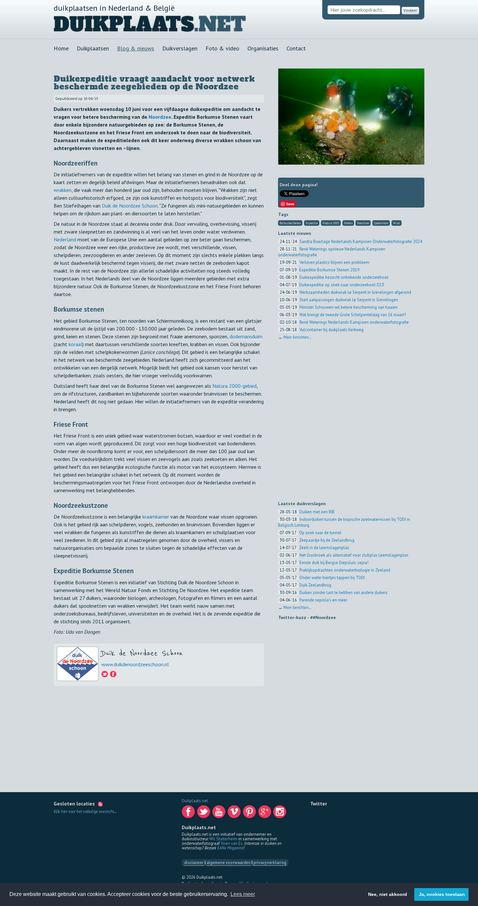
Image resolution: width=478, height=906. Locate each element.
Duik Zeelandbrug (315, 585)
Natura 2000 (331, 223)
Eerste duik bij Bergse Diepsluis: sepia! (333, 562)
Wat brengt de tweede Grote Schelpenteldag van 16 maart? (352, 315)
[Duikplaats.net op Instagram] (280, 813)
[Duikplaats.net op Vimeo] (235, 813)
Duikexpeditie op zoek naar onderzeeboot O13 (341, 285)
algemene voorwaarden (228, 862)
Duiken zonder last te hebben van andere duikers (343, 592)
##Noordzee (323, 617)
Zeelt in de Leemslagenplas (324, 547)
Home (61, 48)
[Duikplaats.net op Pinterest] (250, 813)
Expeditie (312, 223)
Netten (348, 223)
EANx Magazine (230, 848)
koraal (75, 344)
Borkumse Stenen (290, 223)
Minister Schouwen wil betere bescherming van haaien (348, 307)
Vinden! (409, 10)
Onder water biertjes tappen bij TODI (332, 577)
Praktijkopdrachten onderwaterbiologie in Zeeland (344, 570)
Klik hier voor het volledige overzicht (84, 811)
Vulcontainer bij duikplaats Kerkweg (331, 329)
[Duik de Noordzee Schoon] (105, 674)
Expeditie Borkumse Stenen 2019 (329, 270)
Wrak (396, 223)
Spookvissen (381, 223)
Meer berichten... (297, 337)
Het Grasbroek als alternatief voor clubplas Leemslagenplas (353, 555)
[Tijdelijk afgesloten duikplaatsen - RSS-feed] (100, 803)
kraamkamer (155, 516)
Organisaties (262, 48)
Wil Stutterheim (223, 839)
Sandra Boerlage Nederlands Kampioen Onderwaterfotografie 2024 (360, 241)
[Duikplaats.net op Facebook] (189, 813)
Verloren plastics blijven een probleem (334, 262)
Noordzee (160, 117)
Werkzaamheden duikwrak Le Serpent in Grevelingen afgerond (355, 292)
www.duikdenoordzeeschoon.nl (135, 664)
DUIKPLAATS (124, 24)
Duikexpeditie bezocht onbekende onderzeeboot (343, 277)
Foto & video (222, 48)
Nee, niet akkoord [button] (387, 894)
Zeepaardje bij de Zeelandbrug (326, 540)
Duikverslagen (179, 48)
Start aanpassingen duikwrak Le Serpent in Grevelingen (348, 300)
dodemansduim (246, 336)
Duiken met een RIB (317, 512)
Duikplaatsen (93, 48)
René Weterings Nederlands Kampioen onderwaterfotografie (354, 322)
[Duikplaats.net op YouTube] (219, 813)
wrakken (63, 190)
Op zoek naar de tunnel (320, 532)
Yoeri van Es (232, 843)
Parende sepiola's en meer (323, 600)
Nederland (65, 239)
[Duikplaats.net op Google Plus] (265, 813)
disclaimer (194, 862)
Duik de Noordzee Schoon (130, 205)
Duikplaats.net (195, 801)
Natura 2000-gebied (234, 386)
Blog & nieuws (135, 48)
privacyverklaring (269, 862)
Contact (296, 48)
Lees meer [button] (243, 894)
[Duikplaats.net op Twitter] (204, 813)
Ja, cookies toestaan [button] (442, 894)
